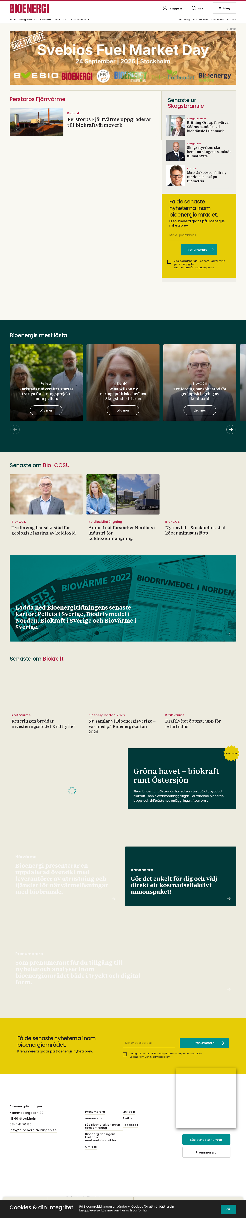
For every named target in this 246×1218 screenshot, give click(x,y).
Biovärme (46, 19)
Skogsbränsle (28, 19)
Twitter (128, 1118)
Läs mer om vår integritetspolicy (194, 267)
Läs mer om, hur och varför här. (125, 1211)
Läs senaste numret (206, 1140)
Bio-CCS (61, 19)
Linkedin (129, 1112)
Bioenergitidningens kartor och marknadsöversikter (100, 1137)
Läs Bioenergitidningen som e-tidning (102, 1126)
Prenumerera (200, 19)
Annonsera (217, 19)
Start (13, 19)
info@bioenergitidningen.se (33, 1130)
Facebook (130, 1125)
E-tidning (184, 19)
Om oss (231, 19)
